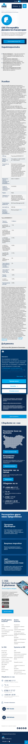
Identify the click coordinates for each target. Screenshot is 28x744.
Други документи (14, 416)
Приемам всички (14, 381)
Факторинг (16, 637)
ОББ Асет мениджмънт (19, 655)
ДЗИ (15, 650)
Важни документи (18, 672)
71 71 (7, 492)
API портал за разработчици (20, 673)
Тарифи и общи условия (6, 661)
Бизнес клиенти (17, 620)
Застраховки (4, 633)
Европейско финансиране (7, 657)
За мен (15, 1)
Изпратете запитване (10, 466)
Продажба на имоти (18, 662)
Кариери (3, 666)
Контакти (3, 671)
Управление (4, 655)
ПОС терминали (17, 631)
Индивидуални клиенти (6, 620)
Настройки (13, 386)
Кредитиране (17, 624)
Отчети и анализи (5, 659)
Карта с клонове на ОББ (11, 451)
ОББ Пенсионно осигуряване (20, 654)
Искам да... (16, 6)
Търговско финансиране (19, 629)
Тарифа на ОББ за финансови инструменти (12, 403)
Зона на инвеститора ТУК (14, 41)
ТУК (21, 209)
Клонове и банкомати (9, 702)
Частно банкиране (5, 631)
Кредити (3, 628)
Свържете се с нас (8, 677)
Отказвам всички (14, 391)
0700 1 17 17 (10, 497)
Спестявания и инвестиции (7, 630)
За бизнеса (23, 1)
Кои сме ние (4, 650)
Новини (3, 667)
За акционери (4, 654)
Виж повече (20, 376)
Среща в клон (8, 479)
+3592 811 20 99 (11, 501)
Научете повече (8, 611)
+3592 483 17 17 (11, 487)
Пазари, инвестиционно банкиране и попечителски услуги (20, 634)
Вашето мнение (4, 669)
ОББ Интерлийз (17, 652)
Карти (2, 624)
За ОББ (3, 647)
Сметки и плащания (5, 626)
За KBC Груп (4, 652)
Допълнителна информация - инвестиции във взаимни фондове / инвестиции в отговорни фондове (12, 399)
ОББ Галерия (4, 664)
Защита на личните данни (19, 670)
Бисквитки (16, 668)
